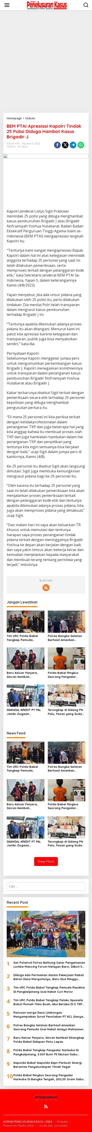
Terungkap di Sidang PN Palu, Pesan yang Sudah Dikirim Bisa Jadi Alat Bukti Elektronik (66, 712)
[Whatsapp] (80, 145)
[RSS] (46, 587)
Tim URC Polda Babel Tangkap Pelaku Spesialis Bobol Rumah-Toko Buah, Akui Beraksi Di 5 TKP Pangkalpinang (48, 1002)
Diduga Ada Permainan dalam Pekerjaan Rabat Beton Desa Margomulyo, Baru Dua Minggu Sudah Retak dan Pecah (48, 977)
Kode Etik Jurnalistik (53, 1125)
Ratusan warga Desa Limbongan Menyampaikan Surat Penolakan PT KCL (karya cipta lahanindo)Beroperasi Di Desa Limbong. (48, 1015)
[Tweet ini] (65, 145)
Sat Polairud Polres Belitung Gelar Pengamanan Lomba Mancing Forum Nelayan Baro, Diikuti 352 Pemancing (49, 965)
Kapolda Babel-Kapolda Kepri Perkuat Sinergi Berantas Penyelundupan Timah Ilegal (47, 1064)
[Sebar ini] (57, 145)
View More (46, 861)
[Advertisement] (46, 61)
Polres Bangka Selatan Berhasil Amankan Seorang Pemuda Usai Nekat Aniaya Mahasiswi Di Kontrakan (66, 638)
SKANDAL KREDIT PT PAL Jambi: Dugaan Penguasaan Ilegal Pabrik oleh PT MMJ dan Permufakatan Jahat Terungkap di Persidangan (24, 712)
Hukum (11, 146)
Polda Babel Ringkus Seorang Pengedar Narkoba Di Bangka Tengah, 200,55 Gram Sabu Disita (63, 675)
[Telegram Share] (73, 145)
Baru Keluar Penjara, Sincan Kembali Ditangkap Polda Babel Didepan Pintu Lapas (24, 675)
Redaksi (62, 1121)
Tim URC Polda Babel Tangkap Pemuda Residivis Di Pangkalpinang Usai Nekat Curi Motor (22, 638)
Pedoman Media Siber (18, 1125)
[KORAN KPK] (47, 5)
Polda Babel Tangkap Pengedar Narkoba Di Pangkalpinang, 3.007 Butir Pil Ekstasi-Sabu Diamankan (46, 1052)
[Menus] (6, 5)
